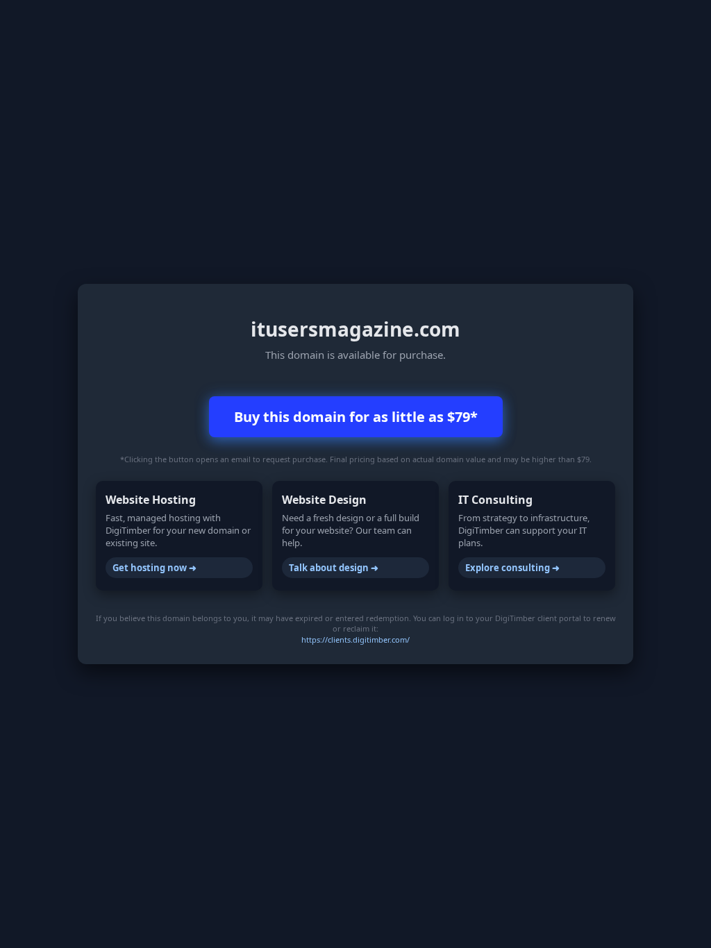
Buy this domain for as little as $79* (356, 416)
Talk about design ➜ (333, 567)
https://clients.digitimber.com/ (355, 639)
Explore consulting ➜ (512, 567)
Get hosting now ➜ (154, 567)
